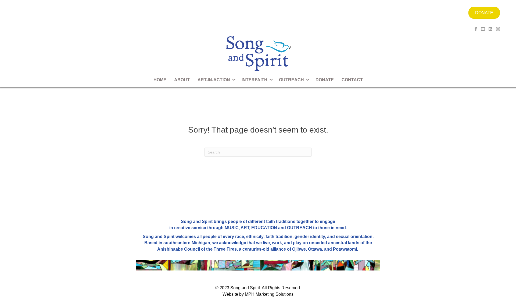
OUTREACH (291, 80)
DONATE (325, 80)
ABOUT (182, 80)
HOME (159, 80)
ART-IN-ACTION (214, 80)
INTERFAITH (254, 80)
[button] (234, 80)
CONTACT (352, 80)
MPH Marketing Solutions (269, 294)
